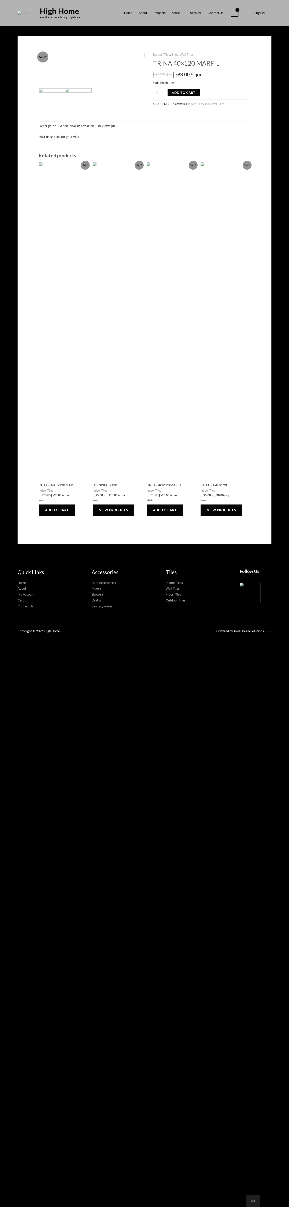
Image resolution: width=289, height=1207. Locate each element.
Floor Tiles (173, 594)
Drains (96, 600)
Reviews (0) (106, 126)
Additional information (77, 126)
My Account (26, 594)
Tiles (174, 54)
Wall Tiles (187, 54)
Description (47, 126)
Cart (21, 600)
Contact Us (215, 13)
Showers (98, 594)
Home (128, 13)
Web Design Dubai (267, 631)
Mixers (97, 588)
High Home (59, 11)
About (143, 13)
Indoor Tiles (161, 54)
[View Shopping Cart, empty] (234, 13)
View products (113, 510)
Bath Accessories (104, 583)
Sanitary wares (102, 606)
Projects (160, 13)
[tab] (47, 126)
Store (176, 13)
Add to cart (184, 92)
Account (195, 13)
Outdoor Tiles (176, 600)
